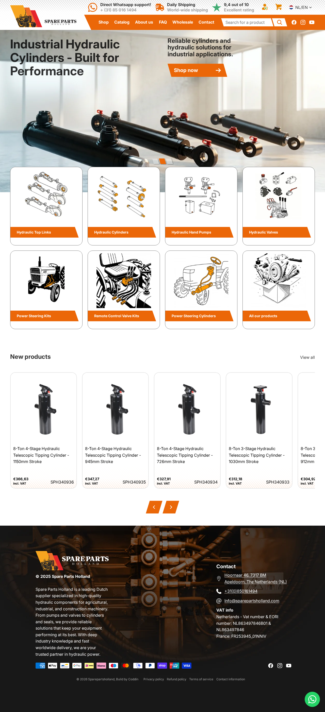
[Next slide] (315, 111)
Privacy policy (153, 679)
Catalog (121, 22)
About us (144, 22)
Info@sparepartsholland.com (251, 600)
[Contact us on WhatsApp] (312, 699)
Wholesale (182, 22)
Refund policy (176, 679)
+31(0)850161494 (240, 591)
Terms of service (201, 679)
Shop (104, 22)
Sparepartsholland (101, 679)
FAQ (163, 22)
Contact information (230, 679)
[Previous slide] (9, 111)
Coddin (133, 679)
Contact (206, 22)
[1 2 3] (162, 161)
